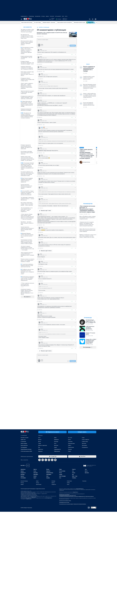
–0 (75, 54)
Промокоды (31, 16)
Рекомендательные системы (64, 502)
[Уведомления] (92, 19)
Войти (42, 45)
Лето (55, 443)
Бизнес (39, 439)
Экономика (84, 445)
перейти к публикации (44, 27)
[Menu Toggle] (21, 19)
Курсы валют (58, 16)
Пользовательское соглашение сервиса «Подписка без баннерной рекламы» (72, 504)
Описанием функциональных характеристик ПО (67, 495)
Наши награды (24, 443)
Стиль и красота (85, 439)
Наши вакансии (24, 445)
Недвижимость (24, 16)
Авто (39, 437)
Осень (69, 439)
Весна (39, 441)
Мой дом (56, 445)
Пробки (58, 19)
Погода (43, 16)
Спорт (83, 437)
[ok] (46, 460)
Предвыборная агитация (26, 449)
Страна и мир (85, 441)
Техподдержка (24, 447)
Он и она (70, 437)
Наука (55, 447)
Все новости (28, 27)
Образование (57, 451)
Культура (56, 441)
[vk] (42, 460)
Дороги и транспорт (42, 445)
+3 (71, 259)
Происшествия (71, 443)
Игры (66, 16)
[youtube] (55, 460)
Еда (39, 447)
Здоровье (40, 451)
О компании (23, 441)
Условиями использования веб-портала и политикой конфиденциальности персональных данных (76, 496)
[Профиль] (95, 19)
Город (39, 443)
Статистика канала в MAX (26, 451)
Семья (69, 451)
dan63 (42, 127)
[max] (49, 460)
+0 (71, 54)
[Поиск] (89, 19)
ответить (40, 54)
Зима (55, 437)
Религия (70, 449)
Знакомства (37, 16)
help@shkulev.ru (28, 498)
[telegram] (39, 460)
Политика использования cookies (65, 500)
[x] (52, 460)
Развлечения (71, 447)
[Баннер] (90, 22)
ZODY (63, 16)
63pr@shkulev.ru (75, 492)
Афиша (47, 16)
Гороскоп (52, 16)
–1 (75, 124)
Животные (40, 449)
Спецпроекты (85, 447)
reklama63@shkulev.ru (80, 488)
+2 (71, 152)
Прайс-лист (23, 439)
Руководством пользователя (64, 494)
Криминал (56, 439)
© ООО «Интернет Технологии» (26, 507)
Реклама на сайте (24, 437)
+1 (71, 107)
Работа (69, 445)
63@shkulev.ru (33, 497)
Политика (70, 441)
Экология (84, 443)
